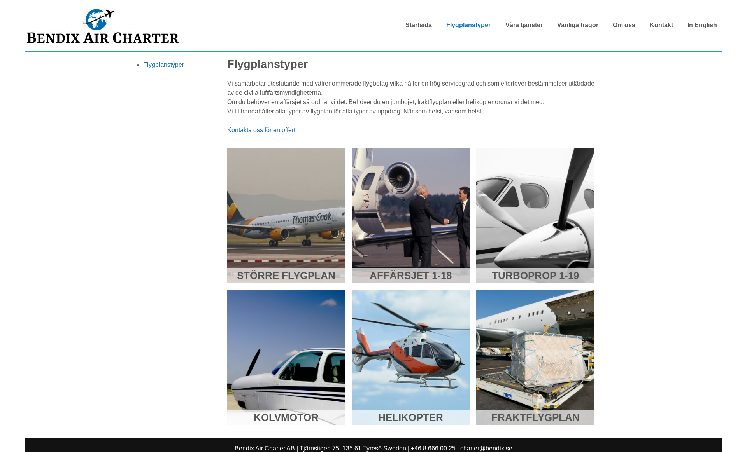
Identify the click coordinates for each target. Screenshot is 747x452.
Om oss (624, 25)
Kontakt (661, 25)
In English (702, 25)
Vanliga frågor (577, 25)
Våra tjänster (524, 25)
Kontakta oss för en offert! (262, 130)
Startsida (418, 25)
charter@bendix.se (486, 448)
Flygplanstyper (468, 25)
